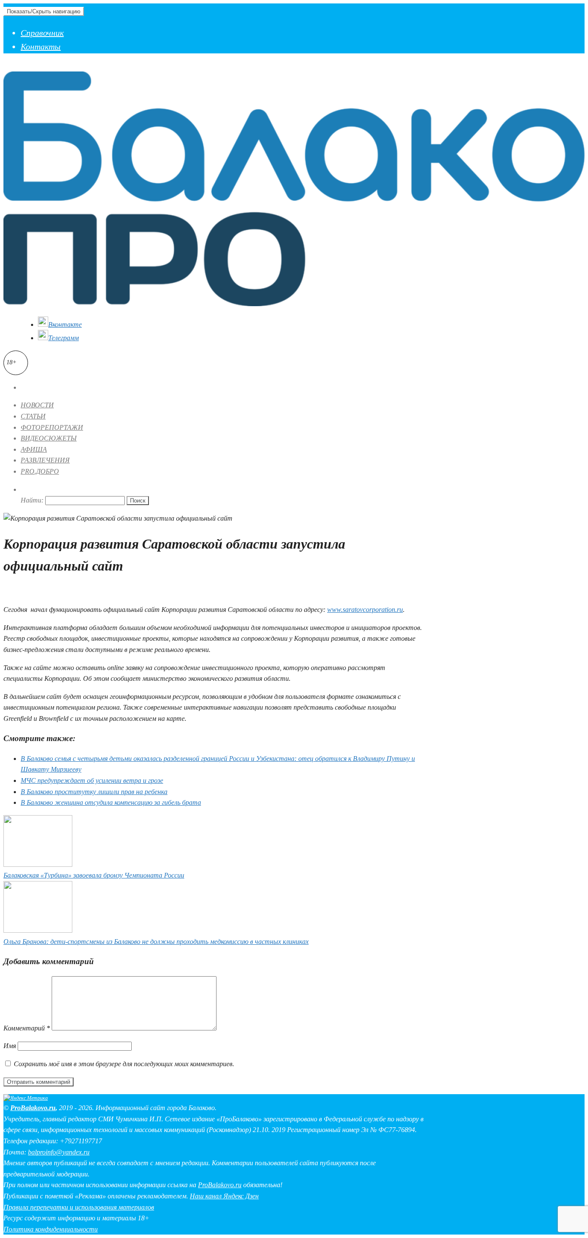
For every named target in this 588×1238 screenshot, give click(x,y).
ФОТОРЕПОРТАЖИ (52, 427)
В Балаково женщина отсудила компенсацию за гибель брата (111, 802)
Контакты (41, 46)
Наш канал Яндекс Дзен (224, 1196)
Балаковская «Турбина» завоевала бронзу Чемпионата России (93, 875)
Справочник (42, 32)
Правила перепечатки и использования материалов (78, 1207)
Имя (9, 1045)
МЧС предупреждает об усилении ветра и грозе (92, 780)
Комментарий (26, 1028)
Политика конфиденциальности (50, 1229)
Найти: (32, 500)
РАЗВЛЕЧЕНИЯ (45, 460)
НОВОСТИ (37, 405)
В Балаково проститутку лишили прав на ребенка (94, 791)
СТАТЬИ (33, 416)
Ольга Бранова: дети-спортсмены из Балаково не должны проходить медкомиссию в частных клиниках (156, 941)
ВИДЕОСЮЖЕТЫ (49, 438)
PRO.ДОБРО (40, 471)
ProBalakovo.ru (33, 1107)
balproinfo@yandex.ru (59, 1152)
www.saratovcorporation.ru (365, 609)
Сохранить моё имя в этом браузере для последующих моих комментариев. (124, 1063)
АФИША (34, 449)
